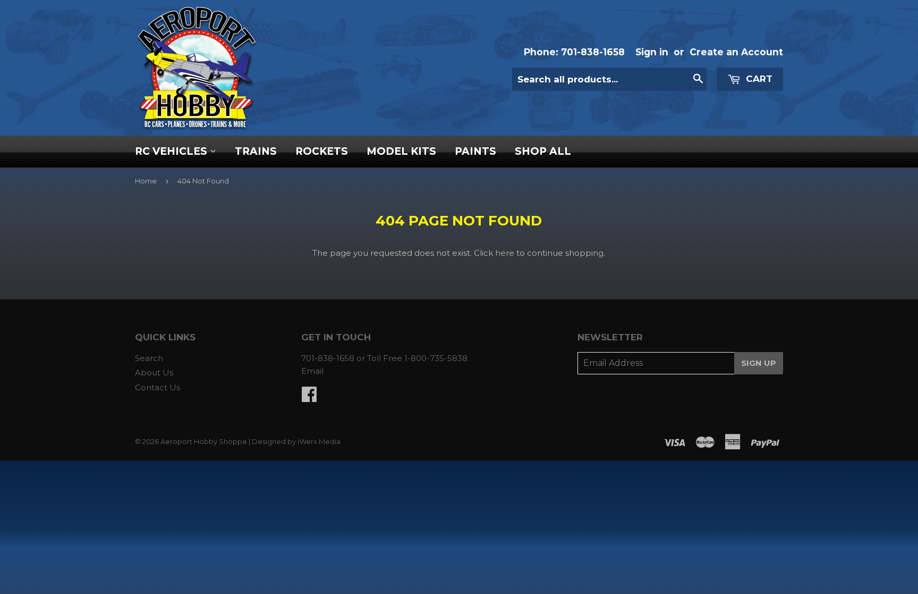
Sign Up (758, 363)
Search (149, 358)
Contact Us (157, 387)
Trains (256, 151)
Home (146, 181)
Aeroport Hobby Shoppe (203, 441)
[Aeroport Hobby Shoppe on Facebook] (309, 397)
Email (312, 371)
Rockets (321, 151)
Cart (757, 78)
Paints (475, 151)
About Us (154, 372)
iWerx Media (319, 441)
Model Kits (401, 151)
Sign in (651, 51)
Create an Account (736, 51)
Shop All (543, 151)
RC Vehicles (172, 151)
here (504, 253)
